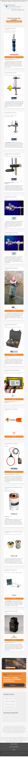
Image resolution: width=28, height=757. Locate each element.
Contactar (14, 57)
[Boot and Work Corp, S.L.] (14, 636)
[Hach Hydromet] (14, 307)
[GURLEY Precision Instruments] (14, 218)
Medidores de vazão (9, 698)
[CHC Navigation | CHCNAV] (14, 513)
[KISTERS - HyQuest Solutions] (14, 351)
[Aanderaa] (14, 54)
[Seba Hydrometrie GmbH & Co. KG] (14, 98)
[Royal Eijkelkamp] (14, 595)
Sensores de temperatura (10, 707)
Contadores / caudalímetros (10, 701)
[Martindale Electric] (14, 468)
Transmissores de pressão (10, 704)
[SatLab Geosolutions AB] (14, 555)
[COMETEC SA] (14, 395)
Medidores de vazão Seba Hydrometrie (12, 716)
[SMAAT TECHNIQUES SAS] (14, 432)
